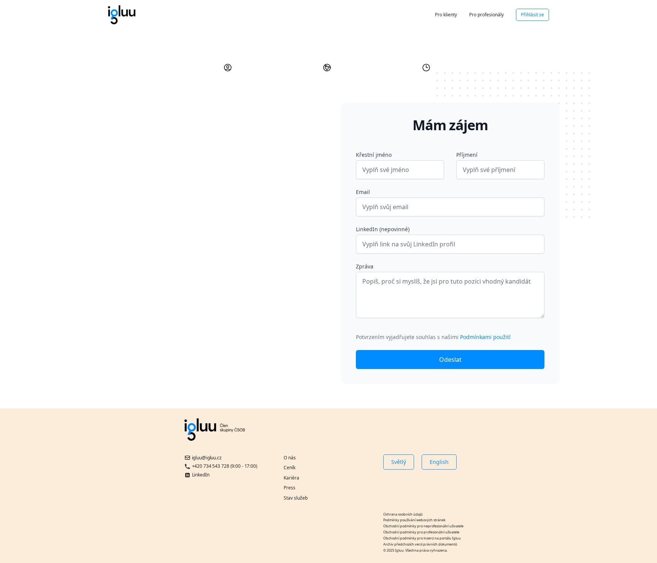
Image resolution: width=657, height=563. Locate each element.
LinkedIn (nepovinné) (382, 229)
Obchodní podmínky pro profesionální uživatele (421, 532)
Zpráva (364, 266)
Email (363, 192)
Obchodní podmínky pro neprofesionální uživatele (423, 526)
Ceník (289, 467)
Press (289, 487)
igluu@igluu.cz (207, 457)
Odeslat (450, 359)
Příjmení (467, 154)
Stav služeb (296, 498)
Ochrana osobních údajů (403, 514)
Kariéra (291, 478)
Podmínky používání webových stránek (414, 519)
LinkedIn (200, 475)
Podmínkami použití (485, 337)
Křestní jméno (374, 154)
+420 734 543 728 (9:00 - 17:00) (224, 466)
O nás (290, 457)
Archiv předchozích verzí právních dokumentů (420, 544)
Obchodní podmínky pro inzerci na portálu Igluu (422, 538)
